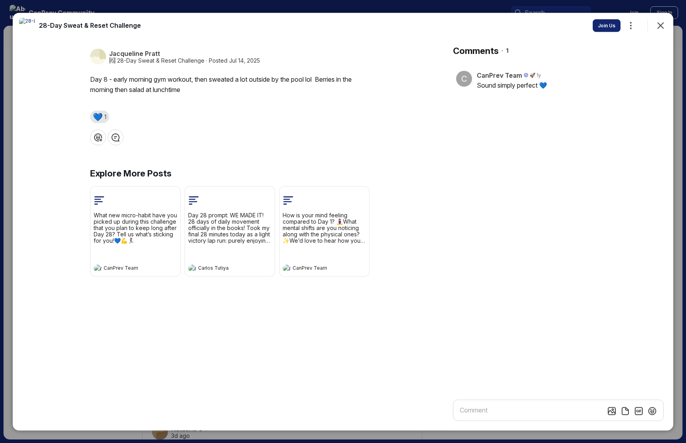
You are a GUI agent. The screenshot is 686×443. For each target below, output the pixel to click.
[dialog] (343, 221)
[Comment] (115, 137)
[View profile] (98, 268)
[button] (99, 116)
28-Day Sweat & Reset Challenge (160, 60)
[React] (98, 137)
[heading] (127, 269)
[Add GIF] (638, 411)
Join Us (606, 25)
